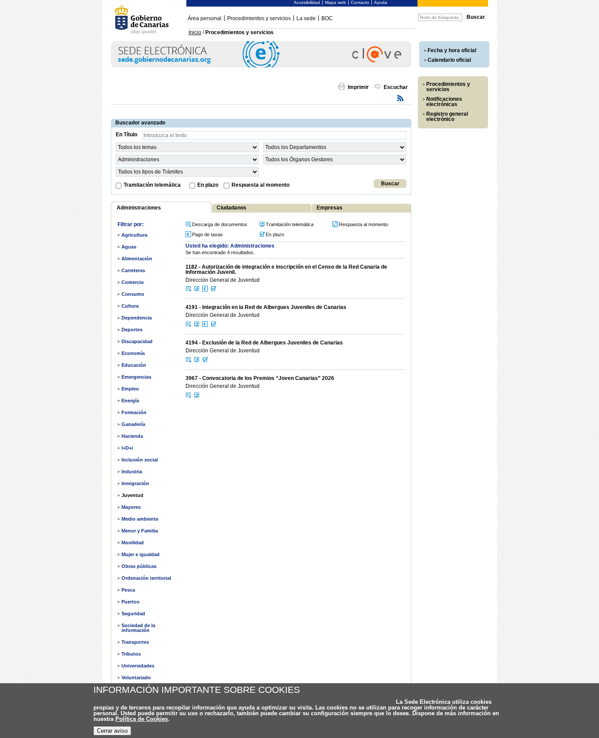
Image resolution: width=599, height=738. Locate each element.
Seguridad (133, 613)
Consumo (132, 294)
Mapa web (335, 2)
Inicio (195, 32)
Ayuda (380, 2)
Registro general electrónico (447, 116)
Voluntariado (136, 677)
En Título (126, 134)
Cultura (130, 306)
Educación (133, 365)
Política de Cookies (141, 719)
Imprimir (358, 87)
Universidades (137, 665)
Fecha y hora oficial (452, 50)
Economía (133, 353)
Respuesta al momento (260, 185)
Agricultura (134, 235)
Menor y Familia (139, 530)
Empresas (329, 208)
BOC (327, 18)
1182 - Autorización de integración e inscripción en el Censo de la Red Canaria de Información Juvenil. (286, 269)
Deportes (132, 329)
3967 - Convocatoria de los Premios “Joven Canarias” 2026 (259, 378)
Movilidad (132, 542)
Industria (131, 471)
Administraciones (139, 208)
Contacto (360, 2)
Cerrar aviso (112, 730)
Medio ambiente (139, 519)
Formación (133, 412)
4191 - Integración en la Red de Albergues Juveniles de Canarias (265, 307)
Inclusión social (139, 459)
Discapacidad (137, 341)
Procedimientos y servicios (259, 18)
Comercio (132, 282)
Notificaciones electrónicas (444, 101)
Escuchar (396, 87)
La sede (306, 18)
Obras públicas (139, 566)
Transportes (135, 642)
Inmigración (135, 483)
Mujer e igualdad (140, 554)
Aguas (128, 246)
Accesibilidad (307, 2)
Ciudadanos (231, 208)
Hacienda (132, 436)
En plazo (207, 185)
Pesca (128, 590)
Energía (130, 400)
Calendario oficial (449, 60)
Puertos (130, 601)
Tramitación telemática (152, 185)
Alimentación (136, 258)
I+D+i (127, 448)
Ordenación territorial (146, 578)
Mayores (131, 507)
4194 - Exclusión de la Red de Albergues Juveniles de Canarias (264, 343)
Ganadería (133, 424)
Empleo (130, 388)
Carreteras (133, 270)
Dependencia (136, 317)
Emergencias (136, 377)
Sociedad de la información (138, 628)
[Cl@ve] (261, 66)
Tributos (131, 653)
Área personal (204, 18)
